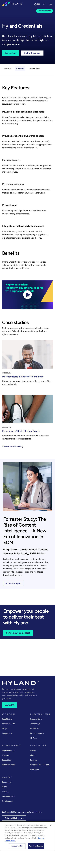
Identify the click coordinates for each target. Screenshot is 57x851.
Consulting (6, 760)
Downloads (34, 728)
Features (8, 68)
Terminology (35, 723)
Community (7, 782)
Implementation (8, 750)
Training (5, 791)
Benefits (20, 68)
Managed (5, 755)
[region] (27, 836)
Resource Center (36, 719)
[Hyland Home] (12, 4)
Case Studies (7, 719)
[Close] (51, 825)
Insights (5, 728)
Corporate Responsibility (40, 765)
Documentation (8, 796)
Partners (33, 760)
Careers (33, 750)
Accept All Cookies (36, 846)
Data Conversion (8, 765)
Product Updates (37, 733)
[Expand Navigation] (51, 5)
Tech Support (7, 801)
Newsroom (34, 769)
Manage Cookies (17, 846)
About (32, 755)
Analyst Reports (8, 723)
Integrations (7, 733)
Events (4, 787)
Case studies (34, 68)
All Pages (33, 738)
